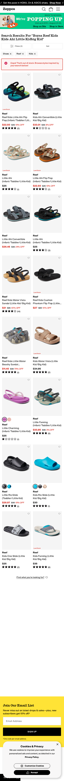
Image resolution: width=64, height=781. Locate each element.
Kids (31, 53)
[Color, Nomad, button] (44, 486)
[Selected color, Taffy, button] (4, 419)
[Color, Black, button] (40, 486)
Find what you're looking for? (30, 577)
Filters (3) (18, 46)
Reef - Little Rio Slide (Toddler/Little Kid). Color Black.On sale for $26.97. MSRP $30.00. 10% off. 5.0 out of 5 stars (16, 476)
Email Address (14, 721)
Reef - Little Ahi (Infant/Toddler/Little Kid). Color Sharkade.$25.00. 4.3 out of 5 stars (47, 223)
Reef (19, 53)
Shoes (6, 53)
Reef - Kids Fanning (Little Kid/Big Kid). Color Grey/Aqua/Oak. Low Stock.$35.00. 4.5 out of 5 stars (47, 540)
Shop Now (55, 2)
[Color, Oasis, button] (9, 419)
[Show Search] (44, 9)
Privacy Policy (32, 757)
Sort (47, 46)
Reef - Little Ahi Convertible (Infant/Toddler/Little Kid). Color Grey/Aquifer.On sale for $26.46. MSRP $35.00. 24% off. (16, 223)
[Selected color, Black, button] (4, 486)
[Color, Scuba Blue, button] (9, 486)
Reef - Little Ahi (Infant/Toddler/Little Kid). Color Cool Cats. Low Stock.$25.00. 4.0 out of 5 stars (16, 162)
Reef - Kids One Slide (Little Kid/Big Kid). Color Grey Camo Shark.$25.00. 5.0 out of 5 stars (16, 540)
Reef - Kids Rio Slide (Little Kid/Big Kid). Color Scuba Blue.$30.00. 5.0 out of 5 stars (47, 476)
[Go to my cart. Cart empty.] (51, 9)
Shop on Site (39, 26)
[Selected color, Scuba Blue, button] (35, 486)
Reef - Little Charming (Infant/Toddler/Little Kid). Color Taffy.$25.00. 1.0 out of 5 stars (16, 409)
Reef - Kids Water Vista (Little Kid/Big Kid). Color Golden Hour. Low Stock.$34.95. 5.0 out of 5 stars (47, 345)
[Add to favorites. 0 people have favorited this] (29, 75)
